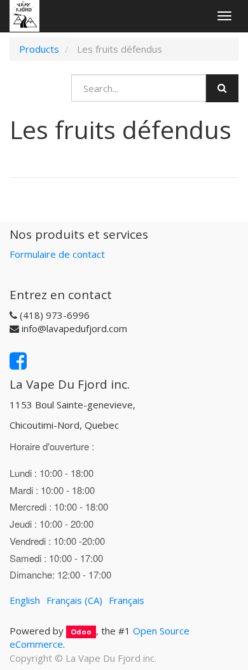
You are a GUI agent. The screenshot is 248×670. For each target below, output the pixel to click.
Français (126, 600)
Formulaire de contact (57, 254)
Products (39, 49)
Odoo (81, 631)
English (25, 600)
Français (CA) (74, 600)
